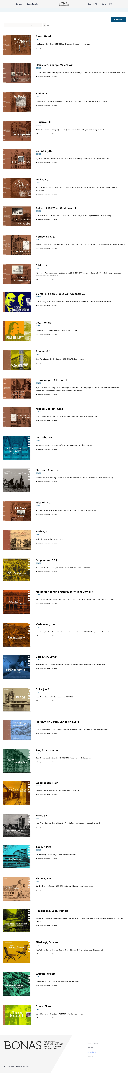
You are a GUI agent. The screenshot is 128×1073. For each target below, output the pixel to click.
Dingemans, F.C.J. (47, 560)
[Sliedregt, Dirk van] (17, 952)
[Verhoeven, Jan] (17, 635)
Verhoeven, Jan (45, 624)
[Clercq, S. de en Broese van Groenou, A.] (17, 302)
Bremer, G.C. (43, 351)
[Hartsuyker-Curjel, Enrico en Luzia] (17, 730)
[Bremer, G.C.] (17, 360)
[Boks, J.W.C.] (17, 699)
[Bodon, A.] (17, 102)
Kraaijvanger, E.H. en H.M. (52, 380)
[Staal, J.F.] (17, 825)
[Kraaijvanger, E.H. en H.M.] (17, 389)
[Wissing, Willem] (17, 984)
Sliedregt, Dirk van (47, 942)
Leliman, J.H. (44, 151)
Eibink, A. (42, 265)
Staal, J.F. (42, 815)
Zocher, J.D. (43, 531)
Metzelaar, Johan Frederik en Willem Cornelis (64, 591)
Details (55, 48)
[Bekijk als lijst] (48, 25)
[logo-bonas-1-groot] (64, 3)
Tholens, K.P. (44, 878)
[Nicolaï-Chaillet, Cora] (17, 417)
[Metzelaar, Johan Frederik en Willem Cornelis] (17, 602)
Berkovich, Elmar (46, 656)
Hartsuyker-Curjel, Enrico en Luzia (57, 721)
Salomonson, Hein (47, 782)
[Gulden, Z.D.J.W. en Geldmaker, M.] (17, 216)
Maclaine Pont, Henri (49, 470)
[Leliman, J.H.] (17, 159)
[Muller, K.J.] (17, 188)
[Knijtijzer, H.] (17, 131)
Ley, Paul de (43, 322)
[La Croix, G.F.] (17, 448)
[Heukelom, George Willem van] (17, 73)
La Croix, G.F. (44, 437)
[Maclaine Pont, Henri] (17, 480)
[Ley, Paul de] (17, 331)
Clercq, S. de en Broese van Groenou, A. (60, 293)
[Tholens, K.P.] (17, 889)
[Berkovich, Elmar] (17, 667)
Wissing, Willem (45, 973)
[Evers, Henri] (17, 45)
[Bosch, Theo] (17, 1015)
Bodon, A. (42, 93)
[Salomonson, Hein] (17, 793)
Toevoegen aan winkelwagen (44, 48)
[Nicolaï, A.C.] (17, 511)
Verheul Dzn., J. (45, 236)
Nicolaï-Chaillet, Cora (49, 408)
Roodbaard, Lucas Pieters (52, 910)
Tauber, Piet (43, 846)
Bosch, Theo (43, 1006)
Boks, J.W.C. (43, 689)
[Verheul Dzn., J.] (17, 245)
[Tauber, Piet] (17, 856)
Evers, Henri (43, 36)
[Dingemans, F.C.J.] (17, 570)
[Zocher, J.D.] (17, 540)
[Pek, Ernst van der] (17, 761)
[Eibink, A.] (17, 274)
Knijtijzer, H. (44, 122)
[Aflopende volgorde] (24, 25)
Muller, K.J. (42, 179)
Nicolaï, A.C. (43, 502)
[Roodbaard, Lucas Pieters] (17, 920)
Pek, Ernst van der (47, 750)
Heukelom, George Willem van (54, 65)
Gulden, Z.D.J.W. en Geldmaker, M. (57, 208)
